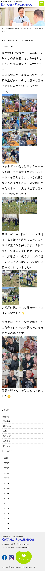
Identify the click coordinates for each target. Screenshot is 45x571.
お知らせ (6, 441)
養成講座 (6, 421)
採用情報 (6, 446)
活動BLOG (7, 436)
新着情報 (5, 417)
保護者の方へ (8, 426)
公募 (5, 431)
